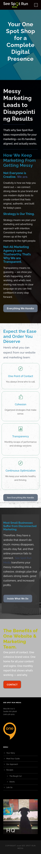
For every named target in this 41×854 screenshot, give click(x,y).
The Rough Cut (15, 776)
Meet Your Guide (13, 759)
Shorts (12, 782)
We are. (22, 177)
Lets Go (9, 787)
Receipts (9, 770)
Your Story (10, 753)
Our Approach (12, 764)
